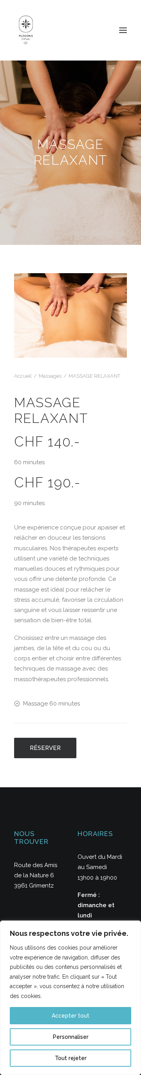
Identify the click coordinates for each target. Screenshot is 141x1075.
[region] (70, 998)
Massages (50, 376)
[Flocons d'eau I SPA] (26, 30)
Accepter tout (70, 1016)
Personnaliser (71, 1037)
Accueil (23, 376)
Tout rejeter (71, 1058)
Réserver (45, 748)
